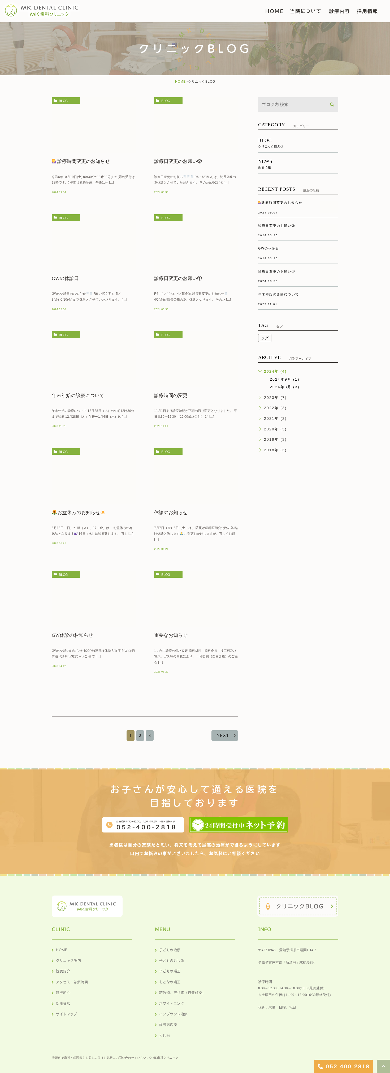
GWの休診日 (65, 278)
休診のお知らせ (171, 512)
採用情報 (63, 1003)
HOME (180, 81)
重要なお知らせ (171, 635)
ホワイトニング (171, 1003)
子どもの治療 (170, 950)
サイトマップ (66, 1014)
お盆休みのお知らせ (78, 512)
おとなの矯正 (170, 982)
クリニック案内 (68, 960)
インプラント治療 (173, 1014)
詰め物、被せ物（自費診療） (182, 992)
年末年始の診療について (78, 395)
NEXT (222, 735)
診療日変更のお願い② (178, 161)
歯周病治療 (168, 1024)
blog (63, 101)
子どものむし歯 (171, 960)
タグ (264, 338)
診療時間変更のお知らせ (83, 161)
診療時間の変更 (171, 395)
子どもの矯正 (170, 971)
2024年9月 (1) (285, 379)
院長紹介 (63, 971)
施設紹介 (63, 992)
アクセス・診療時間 (72, 982)
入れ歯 (164, 1035)
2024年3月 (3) (285, 387)
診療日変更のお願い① (178, 278)
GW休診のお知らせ (72, 635)
